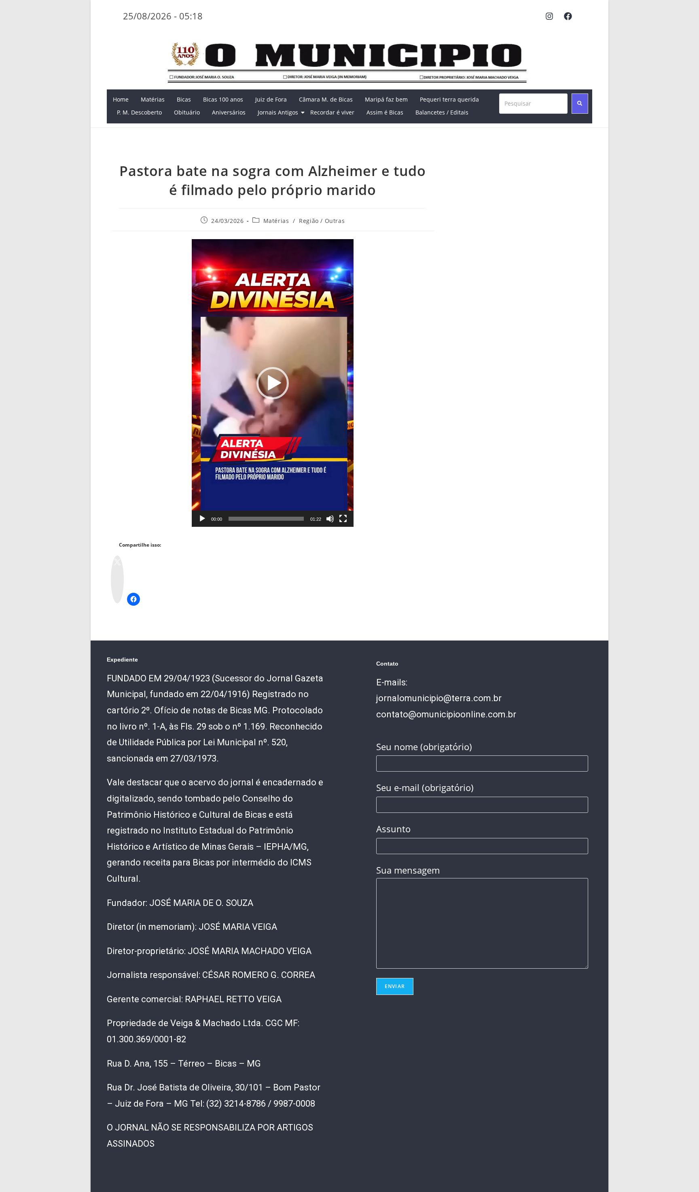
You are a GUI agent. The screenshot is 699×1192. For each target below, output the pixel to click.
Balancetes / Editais (441, 112)
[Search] (580, 103)
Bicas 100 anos (223, 99)
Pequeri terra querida (449, 99)
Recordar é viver (332, 112)
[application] (273, 383)
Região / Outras (322, 221)
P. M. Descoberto (139, 112)
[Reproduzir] (202, 519)
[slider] (266, 519)
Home (121, 99)
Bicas (184, 99)
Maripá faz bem (386, 99)
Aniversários (229, 112)
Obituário (187, 112)
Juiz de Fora (271, 99)
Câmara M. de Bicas (326, 99)
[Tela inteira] (343, 519)
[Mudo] (330, 519)
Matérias (153, 99)
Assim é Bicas (384, 112)
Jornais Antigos (278, 112)
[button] (272, 383)
